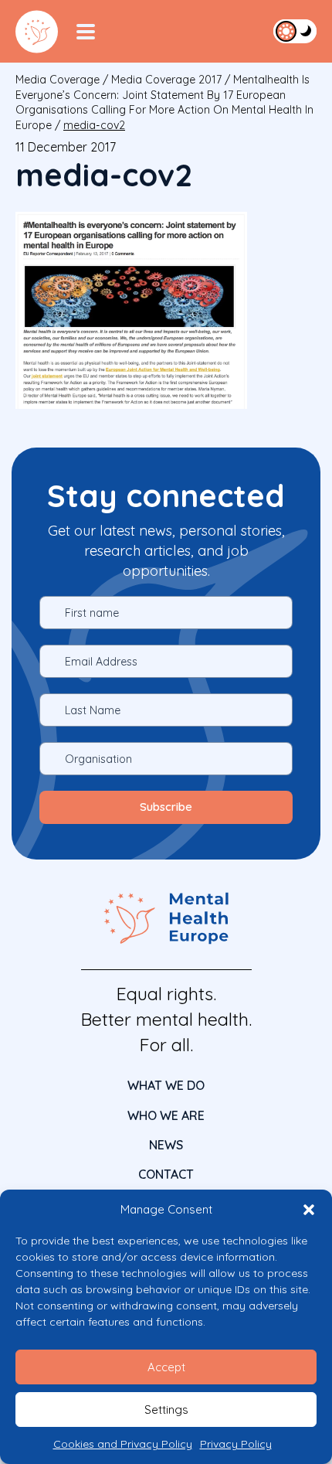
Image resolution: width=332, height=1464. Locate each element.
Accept (166, 1367)
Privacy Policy (236, 1444)
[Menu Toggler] (85, 31)
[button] (309, 1209)
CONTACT (166, 1174)
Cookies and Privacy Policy (122, 1444)
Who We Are (166, 1115)
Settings (166, 1409)
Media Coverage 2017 (166, 80)
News (166, 1144)
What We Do (166, 1085)
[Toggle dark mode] (295, 31)
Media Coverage (57, 80)
